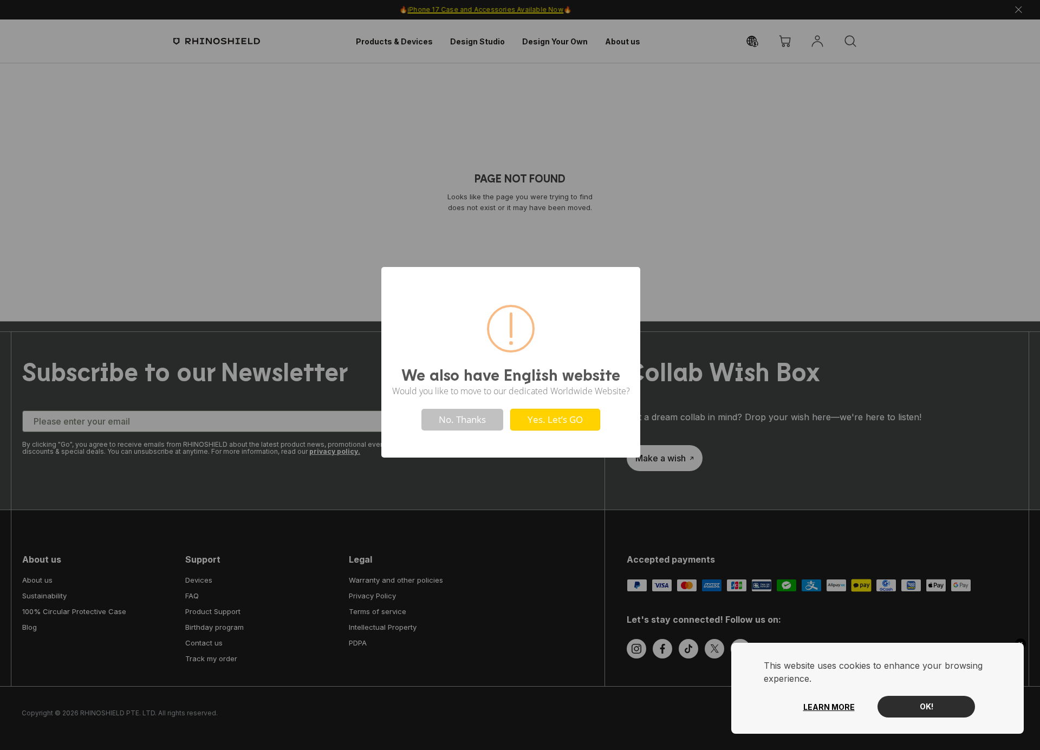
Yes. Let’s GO (555, 419)
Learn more (829, 707)
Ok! (926, 706)
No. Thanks (462, 419)
